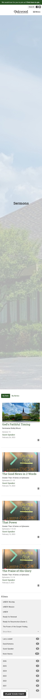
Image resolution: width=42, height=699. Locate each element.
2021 (20, 686)
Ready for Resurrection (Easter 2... (15, 622)
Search (31, 7)
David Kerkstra (20, 644)
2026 (20, 661)
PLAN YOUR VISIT (14, 694)
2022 (20, 681)
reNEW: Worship (9, 602)
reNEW (5, 612)
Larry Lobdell (20, 639)
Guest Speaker (20, 649)
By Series (15, 396)
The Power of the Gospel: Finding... (15, 627)
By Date (6, 396)
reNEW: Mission (8, 607)
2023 (20, 676)
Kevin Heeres (20, 654)
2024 (20, 671)
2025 (20, 666)
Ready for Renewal (10, 617)
